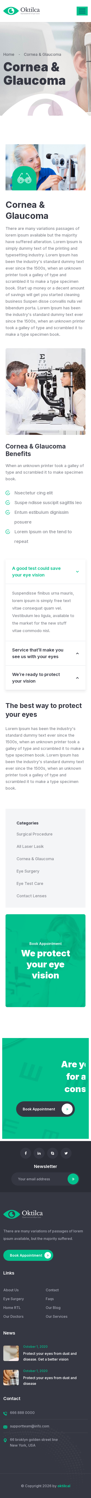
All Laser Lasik (30, 846)
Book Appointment (45, 943)
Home (10, 54)
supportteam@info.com (29, 1426)
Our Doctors (13, 1316)
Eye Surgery (28, 871)
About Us (11, 1290)
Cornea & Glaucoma (35, 858)
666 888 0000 (22, 1412)
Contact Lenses (32, 896)
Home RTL (12, 1307)
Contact (52, 1290)
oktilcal (63, 1486)
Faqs (50, 1299)
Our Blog (53, 1307)
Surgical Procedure (35, 834)
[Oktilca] (21, 11)
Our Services (56, 1316)
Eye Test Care (30, 883)
